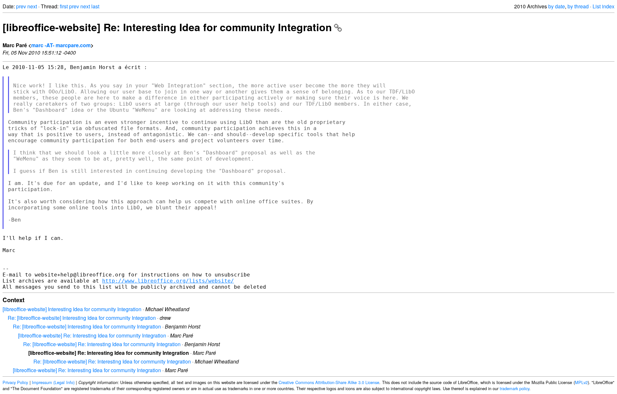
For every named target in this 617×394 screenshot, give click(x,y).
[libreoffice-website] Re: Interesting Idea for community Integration (167, 27)
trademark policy (514, 388)
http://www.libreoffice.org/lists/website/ (168, 281)
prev (21, 6)
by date (556, 6)
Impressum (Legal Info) (53, 382)
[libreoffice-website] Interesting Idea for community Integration (72, 309)
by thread (578, 6)
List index (603, 6)
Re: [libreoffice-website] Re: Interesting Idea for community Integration (102, 344)
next (32, 6)
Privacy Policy (15, 382)
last (95, 6)
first (64, 6)
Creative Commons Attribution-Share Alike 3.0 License (329, 382)
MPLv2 (581, 382)
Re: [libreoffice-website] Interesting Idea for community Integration (82, 317)
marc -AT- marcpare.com (61, 45)
